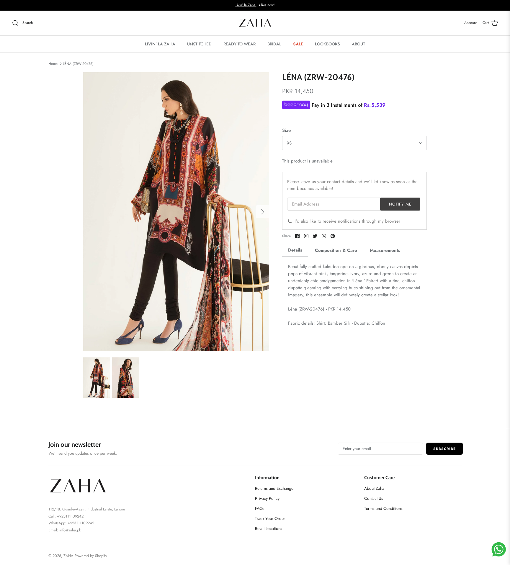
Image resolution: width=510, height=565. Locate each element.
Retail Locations (268, 528)
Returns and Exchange (274, 488)
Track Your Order (270, 518)
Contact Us (373, 498)
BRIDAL (274, 44)
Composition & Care (336, 250)
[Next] (262, 211)
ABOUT (358, 44)
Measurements (385, 250)
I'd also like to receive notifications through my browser (347, 221)
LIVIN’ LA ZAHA (160, 44)
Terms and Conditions (383, 508)
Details (295, 250)
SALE (298, 44)
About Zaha (374, 488)
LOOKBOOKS (327, 44)
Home (53, 63)
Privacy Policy (267, 498)
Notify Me (400, 204)
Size (286, 130)
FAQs (259, 508)
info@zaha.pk (70, 530)
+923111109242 (81, 523)
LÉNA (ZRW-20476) (78, 63)
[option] (176, 211)
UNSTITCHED (199, 44)
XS (289, 143)
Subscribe (444, 448)
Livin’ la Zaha (246, 5)
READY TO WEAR (239, 44)
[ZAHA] (255, 23)
